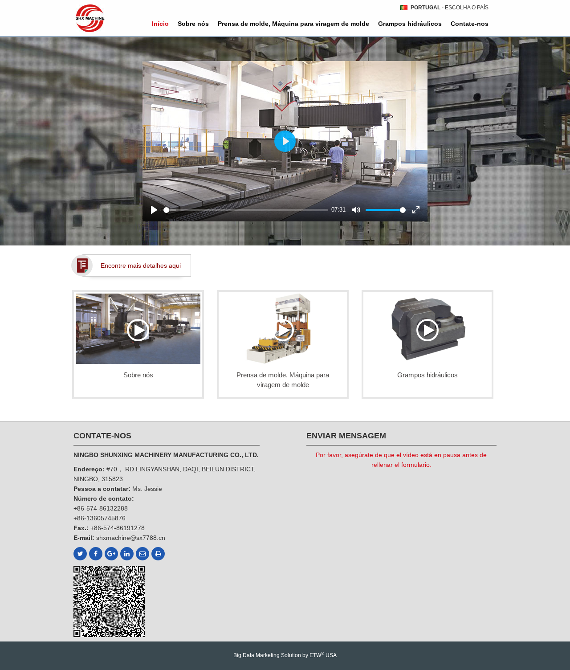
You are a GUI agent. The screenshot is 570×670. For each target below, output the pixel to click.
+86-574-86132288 (100, 508)
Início (160, 23)
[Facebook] (95, 553)
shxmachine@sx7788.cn (130, 537)
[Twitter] (80, 553)
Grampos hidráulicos (410, 23)
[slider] (245, 210)
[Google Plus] (111, 553)
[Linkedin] (127, 553)
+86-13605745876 (99, 518)
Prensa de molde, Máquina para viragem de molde (293, 23)
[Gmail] (142, 553)
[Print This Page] (158, 553)
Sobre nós (193, 23)
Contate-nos (470, 23)
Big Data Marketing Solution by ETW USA (285, 654)
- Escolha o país (450, 7)
